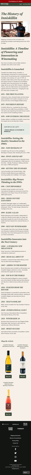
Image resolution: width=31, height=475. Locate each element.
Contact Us (15, 443)
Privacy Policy (15, 440)
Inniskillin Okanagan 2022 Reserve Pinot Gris (8, 345)
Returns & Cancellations (15, 438)
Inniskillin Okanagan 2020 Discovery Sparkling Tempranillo (8, 384)
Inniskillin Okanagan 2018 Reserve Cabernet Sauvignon (22, 346)
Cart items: (26, 4)
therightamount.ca (15, 468)
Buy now (8, 376)
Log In (20, 4)
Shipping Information (15, 435)
